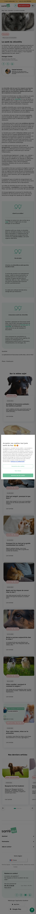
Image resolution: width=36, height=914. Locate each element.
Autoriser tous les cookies (18, 475)
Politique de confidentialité (17, 461)
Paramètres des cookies (18, 466)
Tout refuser (18, 470)
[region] (18, 457)
